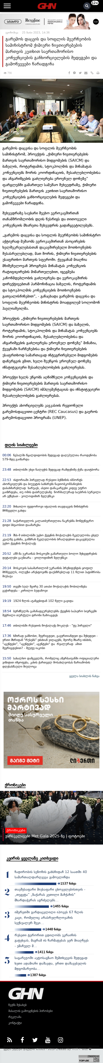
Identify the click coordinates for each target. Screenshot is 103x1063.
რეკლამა (14, 1017)
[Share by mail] (86, 73)
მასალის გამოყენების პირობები (30, 1011)
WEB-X (76, 1049)
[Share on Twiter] (80, 73)
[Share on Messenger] (74, 73)
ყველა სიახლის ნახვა (84, 676)
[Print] (98, 73)
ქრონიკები (15, 785)
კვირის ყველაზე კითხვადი (32, 858)
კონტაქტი (15, 1023)
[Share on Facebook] (69, 73)
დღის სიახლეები (21, 444)
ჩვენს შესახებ (17, 1005)
